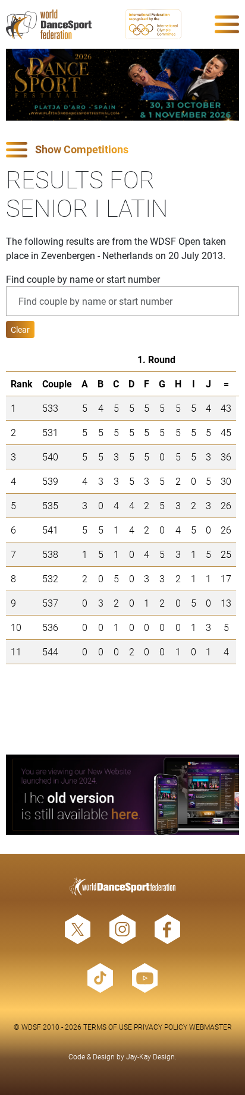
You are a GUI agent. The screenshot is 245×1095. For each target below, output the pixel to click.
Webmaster (210, 1026)
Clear (20, 329)
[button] (122, 150)
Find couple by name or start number (83, 279)
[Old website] (122, 795)
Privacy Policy (160, 1026)
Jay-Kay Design (150, 1056)
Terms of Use (107, 1026)
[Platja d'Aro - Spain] (122, 85)
